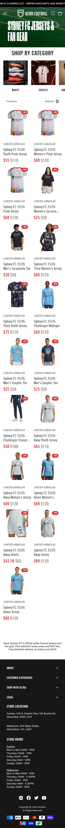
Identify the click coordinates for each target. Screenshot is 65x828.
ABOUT (10, 668)
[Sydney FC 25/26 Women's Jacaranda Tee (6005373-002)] (48, 180)
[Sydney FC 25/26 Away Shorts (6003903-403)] (17, 523)
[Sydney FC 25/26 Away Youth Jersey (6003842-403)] (48, 409)
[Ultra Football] (33, 14)
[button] (52, 13)
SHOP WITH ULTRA (16, 687)
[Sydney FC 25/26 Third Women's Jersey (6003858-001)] (48, 237)
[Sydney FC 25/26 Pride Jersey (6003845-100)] (17, 180)
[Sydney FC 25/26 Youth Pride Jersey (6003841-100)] (17, 123)
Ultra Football (39, 807)
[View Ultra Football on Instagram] (21, 797)
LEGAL (10, 697)
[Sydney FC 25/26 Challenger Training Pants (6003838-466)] (17, 409)
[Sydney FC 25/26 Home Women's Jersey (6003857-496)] (48, 466)
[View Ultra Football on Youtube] (44, 797)
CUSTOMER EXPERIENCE (19, 678)
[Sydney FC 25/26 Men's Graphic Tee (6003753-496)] (17, 352)
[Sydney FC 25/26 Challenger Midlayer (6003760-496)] (48, 294)
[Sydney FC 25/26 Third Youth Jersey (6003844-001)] (17, 294)
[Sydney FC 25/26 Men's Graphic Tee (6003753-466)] (48, 352)
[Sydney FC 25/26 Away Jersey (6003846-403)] (48, 523)
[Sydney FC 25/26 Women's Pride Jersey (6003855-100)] (48, 123)
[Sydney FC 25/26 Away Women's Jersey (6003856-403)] (17, 466)
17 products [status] (11, 101)
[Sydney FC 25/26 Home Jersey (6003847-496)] (17, 580)
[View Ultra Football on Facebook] (28, 797)
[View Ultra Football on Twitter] (36, 797)
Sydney (11, 746)
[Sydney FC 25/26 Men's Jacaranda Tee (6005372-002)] (17, 237)
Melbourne (12, 770)
